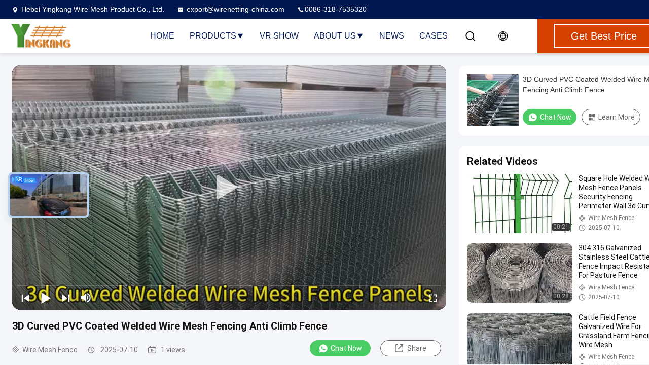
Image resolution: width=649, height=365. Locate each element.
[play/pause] (45, 297)
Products (213, 35)
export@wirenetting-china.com (235, 9)
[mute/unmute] (86, 297)
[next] (66, 297)
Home (162, 35)
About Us (335, 35)
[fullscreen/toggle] (433, 297)
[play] (229, 187)
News (391, 35)
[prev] (25, 297)
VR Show (279, 35)
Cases (433, 35)
